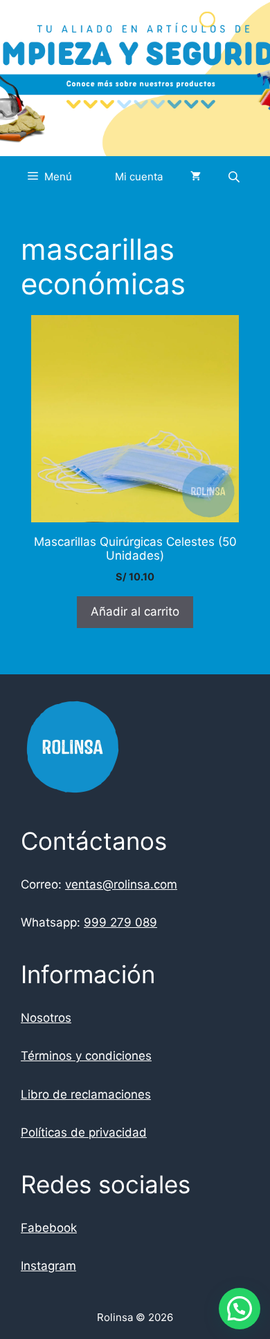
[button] (239, 1308)
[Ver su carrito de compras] (196, 177)
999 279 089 (120, 922)
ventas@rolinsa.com (121, 884)
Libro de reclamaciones (86, 1094)
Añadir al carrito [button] (135, 611)
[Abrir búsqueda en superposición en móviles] (235, 176)
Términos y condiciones (86, 1056)
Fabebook (49, 1228)
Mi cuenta (139, 176)
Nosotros (46, 1018)
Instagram (48, 1266)
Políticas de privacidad (84, 1132)
